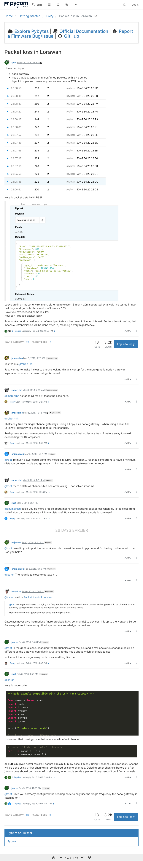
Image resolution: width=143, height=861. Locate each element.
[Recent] (58, 4)
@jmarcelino (52, 390)
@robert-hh (52, 358)
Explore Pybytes (31, 31)
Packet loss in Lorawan (38, 597)
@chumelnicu (12, 508)
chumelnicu (18, 453)
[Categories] (49, 4)
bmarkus (16, 591)
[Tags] (67, 4)
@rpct (52, 454)
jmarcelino (17, 358)
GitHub (71, 36)
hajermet (16, 542)
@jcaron (52, 569)
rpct (14, 62)
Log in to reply (126, 344)
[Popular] (76, 4)
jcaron (15, 642)
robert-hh (17, 390)
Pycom (11, 841)
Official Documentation (83, 31)
